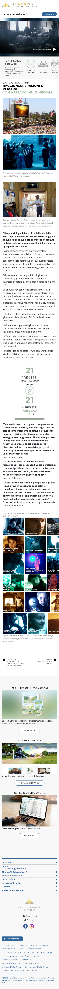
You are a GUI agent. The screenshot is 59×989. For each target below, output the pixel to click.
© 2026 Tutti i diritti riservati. (24, 978)
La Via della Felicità (10, 960)
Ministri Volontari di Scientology (38, 952)
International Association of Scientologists (20, 956)
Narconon (26, 960)
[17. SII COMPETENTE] (38, 602)
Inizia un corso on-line (11, 952)
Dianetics (23, 945)
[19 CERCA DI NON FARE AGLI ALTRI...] (15, 623)
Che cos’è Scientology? (14, 872)
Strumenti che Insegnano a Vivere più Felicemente (15, 663)
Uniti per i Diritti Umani (11, 967)
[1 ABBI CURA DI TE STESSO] (14, 526)
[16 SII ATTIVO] (14, 602)
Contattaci (31, 916)
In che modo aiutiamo (14, 14)
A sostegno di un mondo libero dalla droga (21, 963)
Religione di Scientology (12, 949)
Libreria (6, 886)
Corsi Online (8, 879)
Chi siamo (7, 862)
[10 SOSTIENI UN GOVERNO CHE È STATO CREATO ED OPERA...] (36, 563)
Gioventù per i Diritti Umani (36, 967)
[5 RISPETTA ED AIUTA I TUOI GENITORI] (14, 544)
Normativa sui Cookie (20, 980)
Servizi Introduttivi (12, 875)
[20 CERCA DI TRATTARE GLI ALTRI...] (38, 623)
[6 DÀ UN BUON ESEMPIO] (36, 544)
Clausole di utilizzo (36, 980)
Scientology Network (39, 945)
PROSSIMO (48, 659)
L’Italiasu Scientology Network (14, 867)
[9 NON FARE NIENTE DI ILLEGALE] (14, 563)
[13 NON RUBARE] (36, 582)
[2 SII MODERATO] (36, 526)
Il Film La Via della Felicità (44, 662)
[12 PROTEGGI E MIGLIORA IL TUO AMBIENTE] (14, 582)
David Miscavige (34, 949)
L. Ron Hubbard (8, 945)
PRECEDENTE (11, 659)
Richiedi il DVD (49, 14)
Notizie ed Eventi (11, 883)
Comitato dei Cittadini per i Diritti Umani (19, 971)
